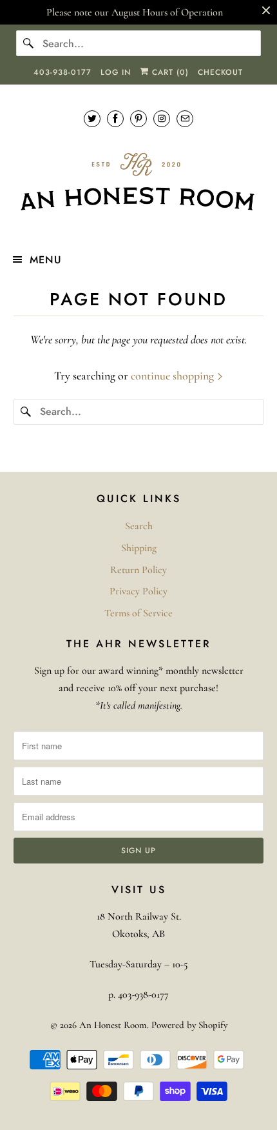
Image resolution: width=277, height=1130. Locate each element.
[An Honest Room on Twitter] (92, 118)
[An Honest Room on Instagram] (161, 118)
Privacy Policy (138, 591)
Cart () (169, 72)
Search (139, 526)
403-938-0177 (62, 72)
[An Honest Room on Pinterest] (138, 118)
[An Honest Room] (139, 181)
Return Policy (138, 569)
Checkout (220, 72)
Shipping (139, 547)
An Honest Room (113, 1025)
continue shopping (173, 375)
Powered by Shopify (189, 1025)
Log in (115, 72)
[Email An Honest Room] (185, 118)
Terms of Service (138, 613)
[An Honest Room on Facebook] (115, 118)
